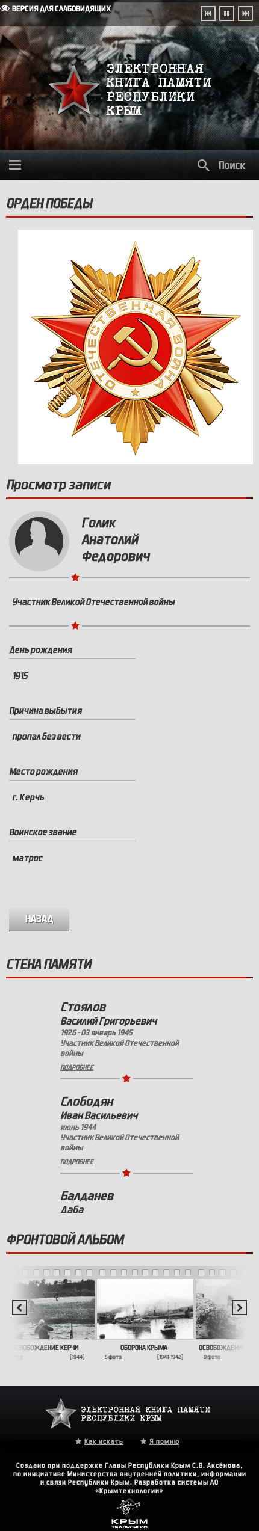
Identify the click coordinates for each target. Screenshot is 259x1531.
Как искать (103, 1441)
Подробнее (76, 1067)
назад (39, 919)
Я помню (164, 1441)
